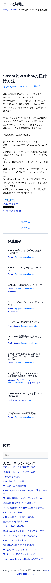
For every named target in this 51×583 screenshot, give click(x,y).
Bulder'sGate (13, 312)
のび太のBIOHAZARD (13, 526)
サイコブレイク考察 (12, 512)
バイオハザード (20, 380)
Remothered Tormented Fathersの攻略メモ (23, 559)
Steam (10, 257)
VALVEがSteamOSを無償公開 (25, 284)
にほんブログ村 (10, 204)
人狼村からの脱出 (11, 476)
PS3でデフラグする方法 (14, 540)
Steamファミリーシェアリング (24, 269)
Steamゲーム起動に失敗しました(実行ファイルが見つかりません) (25, 356)
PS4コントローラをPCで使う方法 (19, 472)
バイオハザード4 (33, 383)
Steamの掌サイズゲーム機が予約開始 (24, 252)
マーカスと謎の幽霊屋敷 (14, 486)
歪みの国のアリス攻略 (13, 481)
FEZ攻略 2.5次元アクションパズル (19, 549)
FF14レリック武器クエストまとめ (19, 554)
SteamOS (12, 292)
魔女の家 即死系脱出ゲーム (16, 521)
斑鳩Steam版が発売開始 (22, 413)
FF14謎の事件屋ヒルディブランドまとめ (22, 498)
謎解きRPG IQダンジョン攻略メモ (19, 503)
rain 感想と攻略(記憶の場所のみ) (18, 545)
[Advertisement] (25, 38)
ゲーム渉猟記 (13, 4)
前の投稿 (25, 222)
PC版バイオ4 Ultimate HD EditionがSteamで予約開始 (23, 374)
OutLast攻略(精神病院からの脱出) (19, 517)
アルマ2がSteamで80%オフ (24, 321)
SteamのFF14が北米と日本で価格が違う (25, 394)
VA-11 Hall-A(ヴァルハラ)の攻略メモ (20, 536)
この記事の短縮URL (12, 211)
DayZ (10, 326)
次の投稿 (25, 228)
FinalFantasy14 (14, 400)
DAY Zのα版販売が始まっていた (25, 338)
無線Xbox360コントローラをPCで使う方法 (23, 531)
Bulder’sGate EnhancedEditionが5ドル (25, 303)
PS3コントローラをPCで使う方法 (19, 467)
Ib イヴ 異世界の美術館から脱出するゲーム (23, 508)
